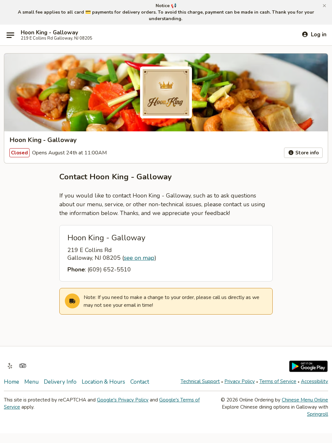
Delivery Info (60, 382)
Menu (31, 382)
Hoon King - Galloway (49, 33)
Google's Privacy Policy (122, 400)
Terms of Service (277, 381)
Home (11, 382)
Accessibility (314, 381)
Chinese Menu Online (305, 400)
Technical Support (200, 381)
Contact (139, 382)
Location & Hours (103, 382)
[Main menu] (10, 35)
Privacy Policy (239, 381)
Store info (306, 153)
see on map (139, 258)
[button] (324, 6)
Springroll (317, 414)
